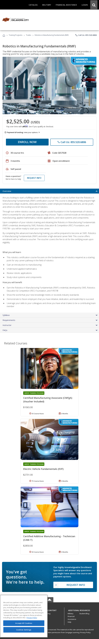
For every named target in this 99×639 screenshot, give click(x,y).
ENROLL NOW (27, 142)
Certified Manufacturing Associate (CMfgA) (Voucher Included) (47, 399)
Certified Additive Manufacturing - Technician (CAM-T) (49, 538)
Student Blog (84, 613)
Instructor (7, 325)
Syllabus (6, 315)
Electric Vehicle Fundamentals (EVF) (43, 468)
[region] (24, 616)
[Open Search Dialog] (93, 4)
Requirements (9, 320)
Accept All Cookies (23, 623)
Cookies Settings (23, 630)
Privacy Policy (85, 632)
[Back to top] (49, 610)
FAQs (5, 330)
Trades (28, 35)
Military (70, 613)
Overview (7, 191)
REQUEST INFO (34, 178)
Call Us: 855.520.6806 (86, 35)
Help (69, 622)
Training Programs (15, 35)
